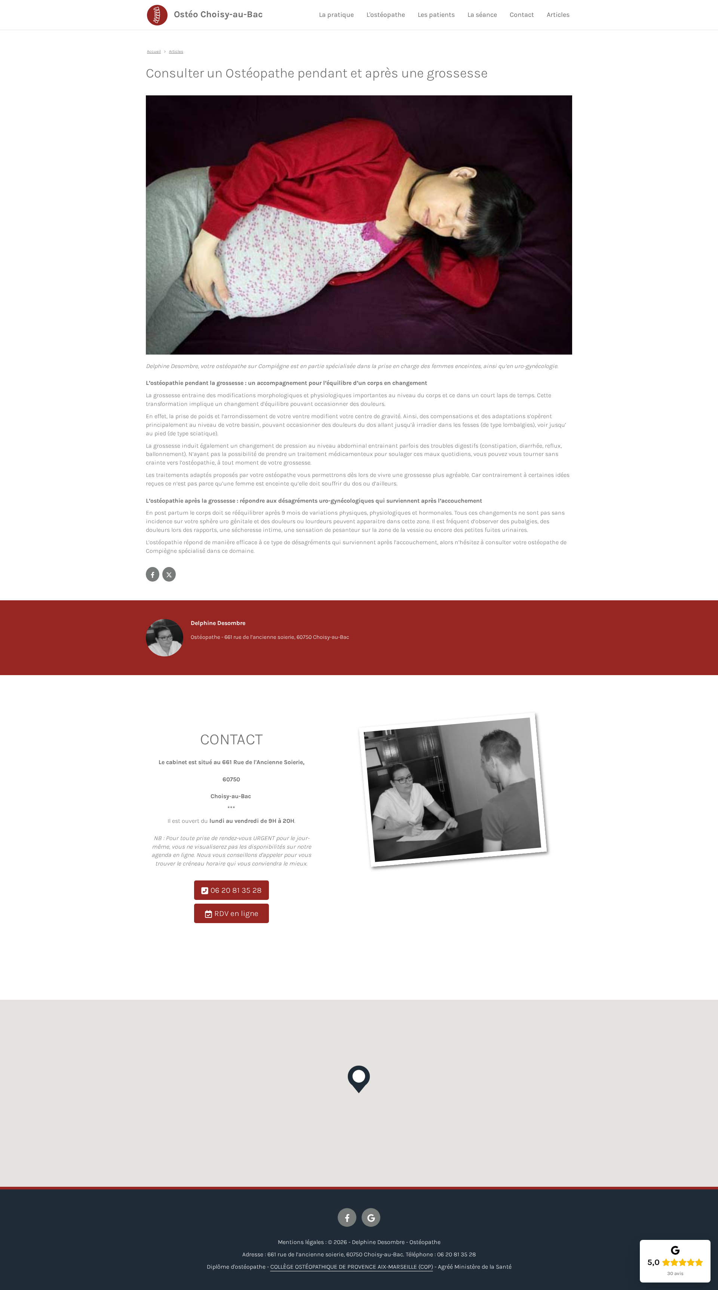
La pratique (336, 14)
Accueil (154, 51)
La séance (482, 14)
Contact (522, 14)
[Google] (371, 1217)
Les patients (436, 14)
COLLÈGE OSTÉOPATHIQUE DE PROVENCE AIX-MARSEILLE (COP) (351, 1266)
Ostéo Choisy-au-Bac (218, 14)
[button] (359, 1079)
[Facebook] (152, 574)
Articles (558, 14)
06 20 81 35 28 (235, 890)
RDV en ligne (235, 913)
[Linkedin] (169, 574)
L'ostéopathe (385, 14)
